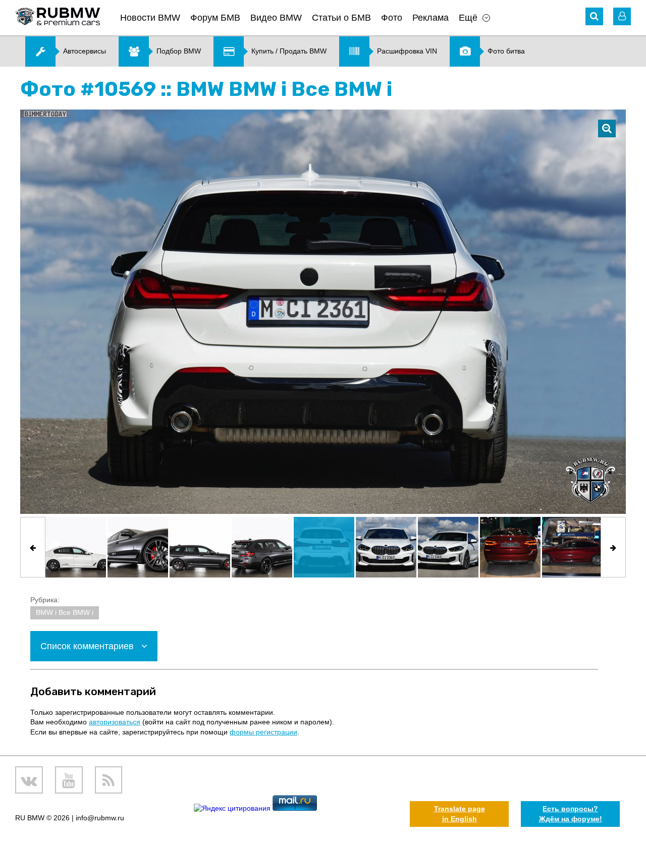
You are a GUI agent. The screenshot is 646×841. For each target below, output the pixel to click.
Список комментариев (88, 646)
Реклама (430, 18)
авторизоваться (114, 722)
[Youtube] (69, 780)
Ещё (468, 18)
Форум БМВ (215, 18)
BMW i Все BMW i (64, 612)
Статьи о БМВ (341, 18)
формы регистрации (263, 732)
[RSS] (109, 780)
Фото (391, 18)
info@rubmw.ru (100, 818)
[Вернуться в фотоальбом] (607, 128)
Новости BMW (150, 18)
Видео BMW (276, 18)
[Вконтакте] (29, 780)
